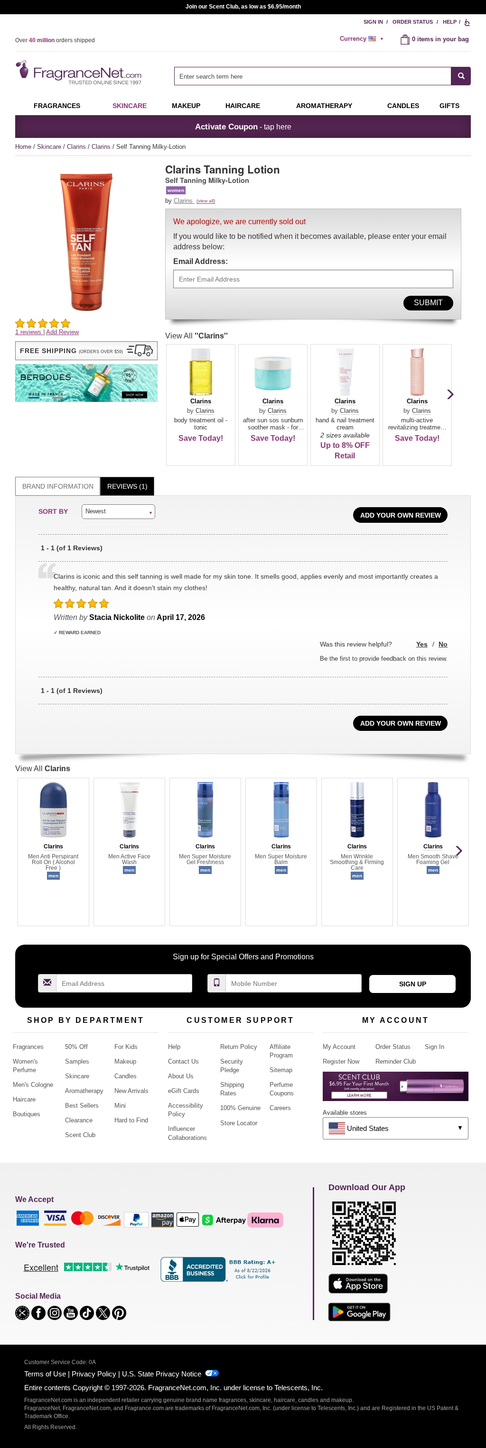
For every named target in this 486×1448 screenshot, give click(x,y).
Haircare (242, 105)
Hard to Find (131, 1120)
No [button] (443, 644)
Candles (125, 1076)
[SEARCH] (461, 76)
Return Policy (238, 1046)
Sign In (373, 22)
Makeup (186, 105)
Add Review (62, 332)
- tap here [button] (243, 126)
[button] (86, 350)
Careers (280, 1107)
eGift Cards (183, 1090)
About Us (181, 1076)
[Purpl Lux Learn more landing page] (395, 1089)
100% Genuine (240, 1107)
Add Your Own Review (400, 515)
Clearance (79, 1120)
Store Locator (238, 1123)
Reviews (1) (127, 486)
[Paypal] (136, 1219)
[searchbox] (312, 76)
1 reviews (29, 332)
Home (23, 146)
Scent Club (80, 1134)
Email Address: (200, 261)
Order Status (413, 22)
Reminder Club (395, 1061)
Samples (77, 1061)
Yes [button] (422, 644)
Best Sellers (82, 1105)
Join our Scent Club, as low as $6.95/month (243, 6)
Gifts (449, 105)
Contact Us (183, 1061)
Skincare (129, 105)
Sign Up (412, 984)
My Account (339, 1046)
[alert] (363, 39)
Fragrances (57, 105)
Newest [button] (95, 511)
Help (450, 22)
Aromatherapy (84, 1090)
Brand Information (57, 486)
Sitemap (281, 1070)
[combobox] (322, 76)
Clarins (77, 146)
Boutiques (26, 1114)
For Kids (126, 1046)
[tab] (57, 486)
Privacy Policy (94, 1374)
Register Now (341, 1061)
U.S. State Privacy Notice (161, 1374)
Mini (120, 1105)
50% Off (76, 1046)
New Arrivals (131, 1090)
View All (196, 336)
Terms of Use (45, 1374)
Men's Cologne (33, 1084)
